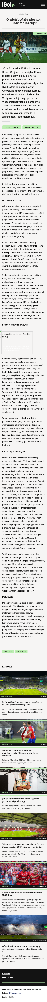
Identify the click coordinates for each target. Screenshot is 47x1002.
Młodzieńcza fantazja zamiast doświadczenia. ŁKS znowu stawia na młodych (20, 753)
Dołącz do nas (7, 977)
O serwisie (6, 974)
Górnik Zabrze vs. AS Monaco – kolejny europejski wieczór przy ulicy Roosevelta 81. (22, 949)
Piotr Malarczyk (21, 651)
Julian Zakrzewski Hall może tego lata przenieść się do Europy (20, 800)
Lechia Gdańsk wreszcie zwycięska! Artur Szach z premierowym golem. (22, 703)
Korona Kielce (8, 651)
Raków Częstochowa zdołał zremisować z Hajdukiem (22, 894)
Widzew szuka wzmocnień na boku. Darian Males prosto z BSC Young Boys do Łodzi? (23, 845)
